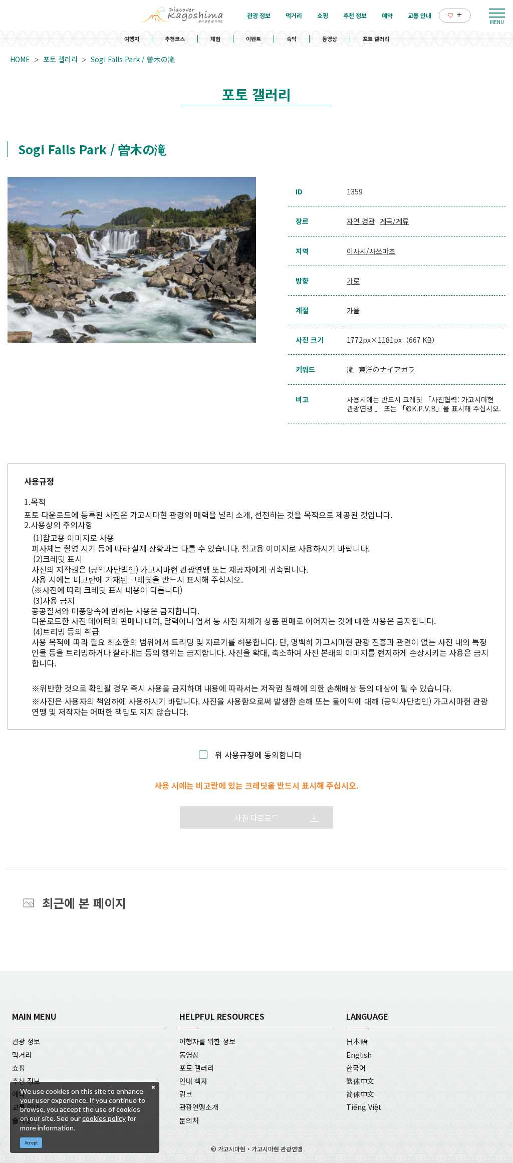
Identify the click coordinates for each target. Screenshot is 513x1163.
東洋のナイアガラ (387, 369)
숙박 (292, 38)
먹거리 (22, 1055)
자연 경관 (361, 220)
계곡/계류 (394, 220)
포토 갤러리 (376, 38)
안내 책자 (193, 1081)
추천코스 (175, 38)
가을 (353, 310)
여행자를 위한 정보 (207, 1041)
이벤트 (253, 38)
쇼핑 (18, 1068)
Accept (31, 1142)
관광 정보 (26, 1041)
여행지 (131, 38)
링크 (185, 1094)
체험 (215, 38)
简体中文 (360, 1094)
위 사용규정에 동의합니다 (258, 755)
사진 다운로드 (256, 817)
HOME (20, 59)
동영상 (329, 38)
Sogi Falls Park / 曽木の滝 (133, 59)
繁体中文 (360, 1081)
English (359, 1055)
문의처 (189, 1120)
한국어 (356, 1068)
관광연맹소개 (198, 1107)
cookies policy (104, 1118)
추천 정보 (26, 1081)
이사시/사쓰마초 (371, 251)
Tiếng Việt (363, 1107)
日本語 (356, 1041)
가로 (353, 280)
